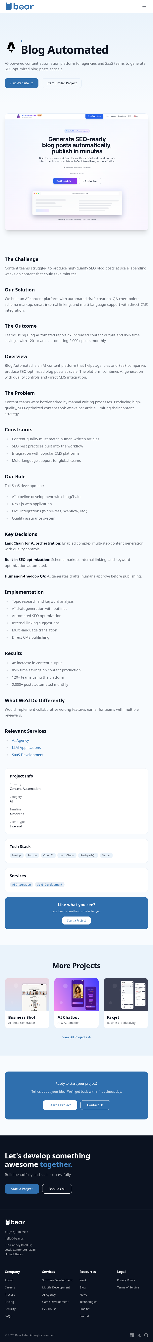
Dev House (49, 1309)
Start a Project (76, 920)
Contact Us (95, 1105)
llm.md (84, 1316)
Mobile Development (56, 1287)
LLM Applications (26, 747)
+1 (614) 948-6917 (16, 1232)
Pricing (9, 1302)
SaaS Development (28, 754)
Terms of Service (128, 1287)
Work (83, 1280)
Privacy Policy (126, 1280)
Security (10, 1309)
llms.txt (84, 1309)
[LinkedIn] (132, 1335)
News (83, 1294)
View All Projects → (76, 1037)
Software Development (57, 1280)
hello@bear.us (14, 1238)
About (9, 1280)
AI (22, 41)
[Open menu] (144, 6)
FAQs (8, 1316)
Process (10, 1294)
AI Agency (20, 740)
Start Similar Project (62, 83)
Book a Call (57, 1189)
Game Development (55, 1302)
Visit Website (19, 83)
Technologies (88, 1302)
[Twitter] (139, 1335)
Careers (10, 1287)
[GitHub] (146, 1335)
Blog (83, 1287)
